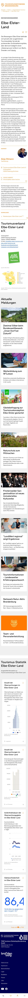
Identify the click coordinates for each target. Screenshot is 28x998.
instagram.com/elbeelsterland (9, 247)
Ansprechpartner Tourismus (19, 10)
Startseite (3, 10)
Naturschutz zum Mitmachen (11, 452)
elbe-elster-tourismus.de (8, 243)
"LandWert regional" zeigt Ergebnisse (13, 537)
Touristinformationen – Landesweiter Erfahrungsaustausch (13, 577)
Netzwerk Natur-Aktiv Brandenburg (14, 600)
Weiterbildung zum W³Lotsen (12, 372)
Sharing (23, 32)
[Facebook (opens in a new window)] (6, 988)
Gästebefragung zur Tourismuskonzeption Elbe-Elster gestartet (13, 410)
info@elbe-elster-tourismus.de (14, 241)
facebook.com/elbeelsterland (9, 245)
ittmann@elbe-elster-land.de (11, 179)
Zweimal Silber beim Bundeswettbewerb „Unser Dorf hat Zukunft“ (13, 329)
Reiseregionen (6, 11)
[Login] (17, 995)
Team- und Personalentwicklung (13, 635)
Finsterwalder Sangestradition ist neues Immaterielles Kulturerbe (13, 494)
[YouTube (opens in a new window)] (2, 988)
